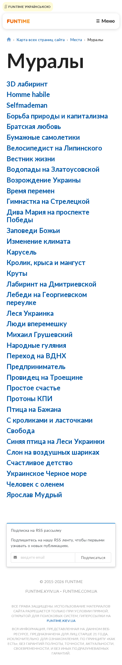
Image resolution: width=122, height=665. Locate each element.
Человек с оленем (35, 484)
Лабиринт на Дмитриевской (51, 284)
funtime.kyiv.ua (42, 591)
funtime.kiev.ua (61, 621)
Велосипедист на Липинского (54, 148)
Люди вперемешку (37, 323)
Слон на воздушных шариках (53, 452)
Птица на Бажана (34, 409)
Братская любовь (34, 126)
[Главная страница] (9, 39)
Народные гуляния (36, 345)
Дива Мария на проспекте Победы (48, 216)
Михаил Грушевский (40, 334)
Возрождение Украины (44, 180)
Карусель (22, 252)
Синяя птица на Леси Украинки (56, 441)
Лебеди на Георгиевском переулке (47, 298)
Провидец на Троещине (45, 377)
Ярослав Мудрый (34, 494)
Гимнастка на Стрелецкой (48, 201)
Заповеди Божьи (33, 230)
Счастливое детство (40, 462)
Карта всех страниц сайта (40, 39)
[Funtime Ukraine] (18, 21)
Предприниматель (36, 366)
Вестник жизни (31, 158)
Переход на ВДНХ (36, 355)
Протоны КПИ (29, 398)
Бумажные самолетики (43, 137)
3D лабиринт (27, 84)
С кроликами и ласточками (50, 420)
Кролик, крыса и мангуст (46, 262)
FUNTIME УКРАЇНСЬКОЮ (29, 7)
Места (76, 39)
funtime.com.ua (80, 591)
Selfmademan (27, 105)
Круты (17, 273)
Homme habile (28, 94)
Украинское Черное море (47, 473)
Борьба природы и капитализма (57, 116)
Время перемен (30, 191)
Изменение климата (38, 241)
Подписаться (93, 557)
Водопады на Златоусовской (53, 169)
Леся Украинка (30, 313)
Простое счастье (33, 388)
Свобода (21, 430)
